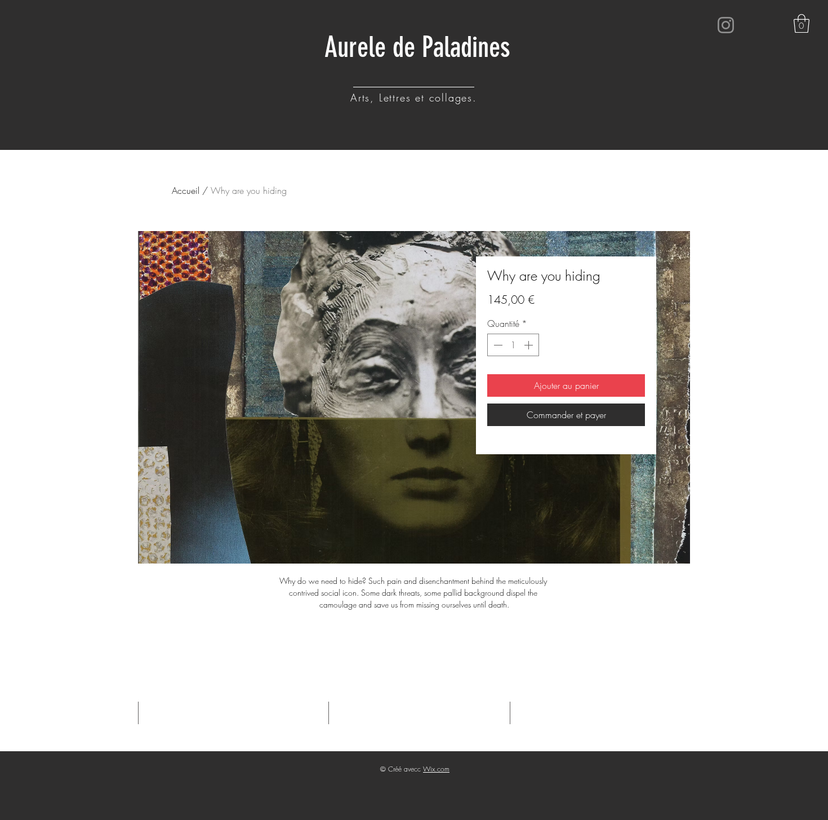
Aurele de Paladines (417, 47)
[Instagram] (726, 25)
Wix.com (436, 769)
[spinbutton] (513, 345)
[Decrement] (497, 345)
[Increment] (529, 345)
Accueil (185, 190)
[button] (801, 23)
